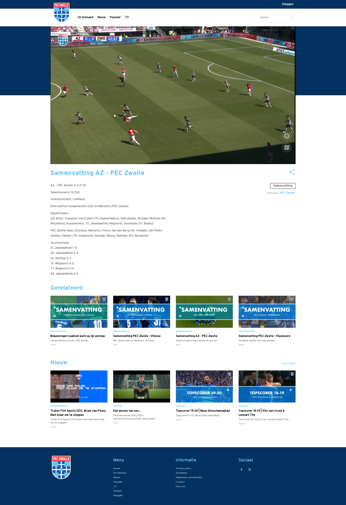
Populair (115, 17)
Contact (180, 482)
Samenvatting (282, 186)
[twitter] (250, 469)
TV (127, 17)
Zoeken (117, 491)
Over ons (181, 486)
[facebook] (241, 469)
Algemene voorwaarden (189, 477)
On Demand (85, 17)
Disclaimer (181, 473)
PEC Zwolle (287, 193)
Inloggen (287, 4)
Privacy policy (183, 468)
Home (116, 468)
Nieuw (101, 17)
